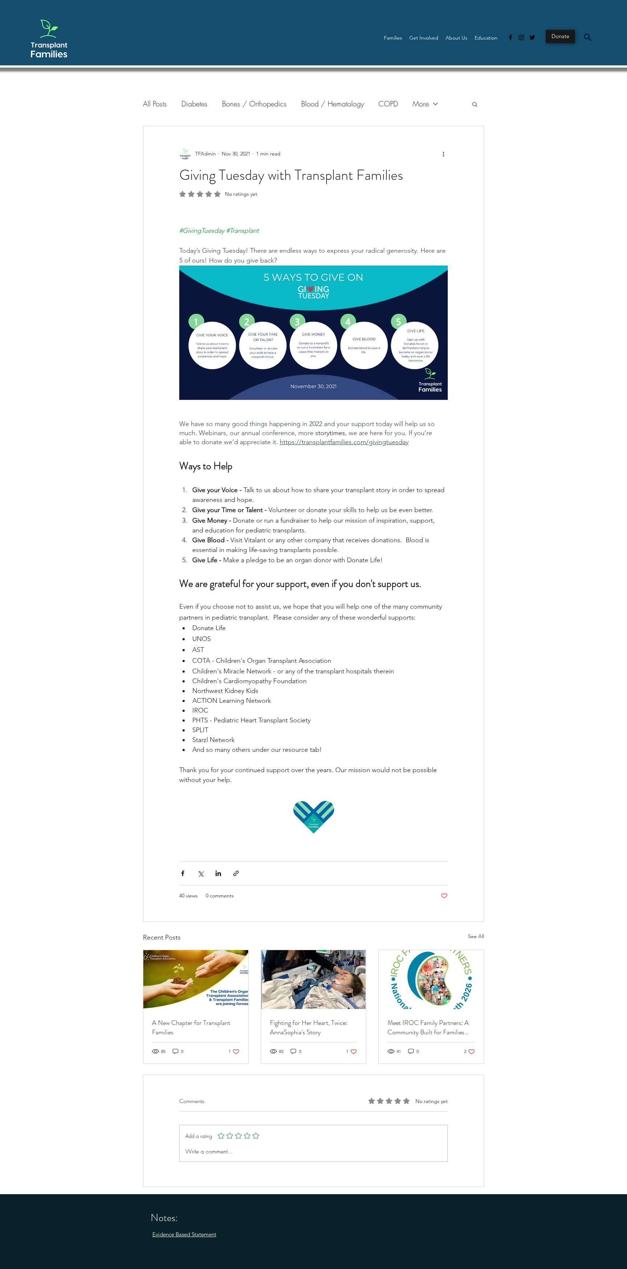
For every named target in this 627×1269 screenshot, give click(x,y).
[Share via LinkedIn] (218, 873)
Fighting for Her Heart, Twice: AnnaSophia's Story (309, 1027)
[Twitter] (532, 37)
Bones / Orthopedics (254, 104)
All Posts (155, 104)
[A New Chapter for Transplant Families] (195, 979)
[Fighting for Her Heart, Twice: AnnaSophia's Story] (313, 979)
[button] (393, 37)
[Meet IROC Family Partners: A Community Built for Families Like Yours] (431, 979)
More (421, 104)
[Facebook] (510, 37)
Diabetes (194, 104)
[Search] (587, 37)
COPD (388, 104)
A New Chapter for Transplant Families (191, 1027)
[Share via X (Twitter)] (200, 873)
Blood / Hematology (332, 104)
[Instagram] (521, 37)
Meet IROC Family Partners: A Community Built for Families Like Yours (428, 1027)
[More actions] (443, 153)
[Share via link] (236, 873)
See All (476, 936)
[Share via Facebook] (182, 873)
